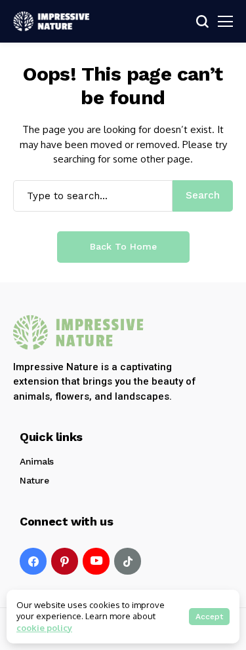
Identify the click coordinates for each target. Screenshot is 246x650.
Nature (34, 480)
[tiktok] (127, 561)
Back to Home (123, 246)
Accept (209, 616)
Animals (37, 461)
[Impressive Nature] (78, 332)
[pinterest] (64, 561)
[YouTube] (96, 561)
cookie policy (44, 627)
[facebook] (33, 561)
